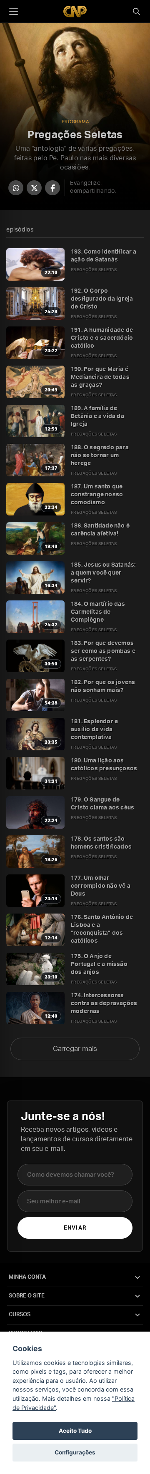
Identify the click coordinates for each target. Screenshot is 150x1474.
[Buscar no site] (136, 12)
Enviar (75, 1228)
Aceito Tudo (75, 1430)
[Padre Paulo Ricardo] (75, 11)
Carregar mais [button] (75, 1048)
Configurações (75, 1452)
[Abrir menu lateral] (13, 11)
